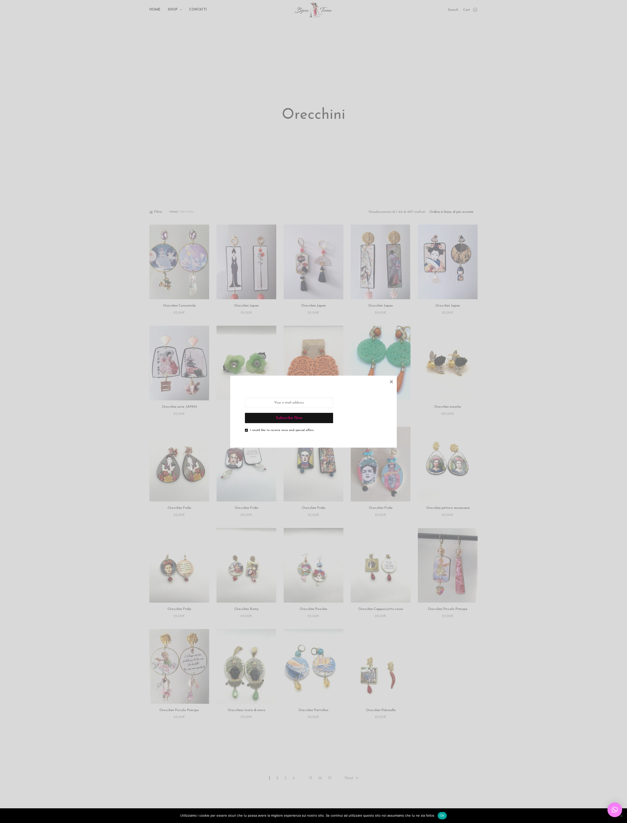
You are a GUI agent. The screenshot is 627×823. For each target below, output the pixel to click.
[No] (620, 815)
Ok (442, 815)
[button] (614, 809)
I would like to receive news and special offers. (282, 430)
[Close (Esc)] (391, 381)
